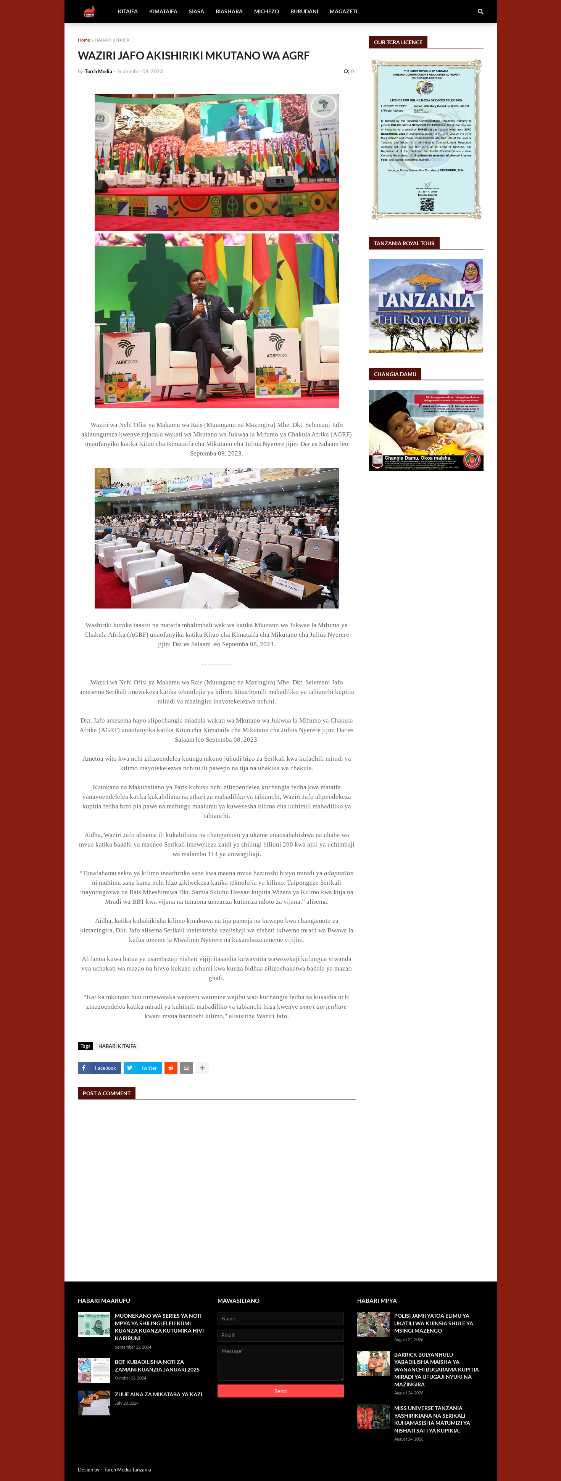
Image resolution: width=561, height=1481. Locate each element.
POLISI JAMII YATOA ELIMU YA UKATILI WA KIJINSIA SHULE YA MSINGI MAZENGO (433, 1323)
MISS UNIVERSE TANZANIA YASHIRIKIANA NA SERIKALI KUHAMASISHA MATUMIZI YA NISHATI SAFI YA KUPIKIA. (432, 1419)
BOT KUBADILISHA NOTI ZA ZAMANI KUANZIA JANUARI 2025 (157, 1366)
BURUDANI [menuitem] (304, 11)
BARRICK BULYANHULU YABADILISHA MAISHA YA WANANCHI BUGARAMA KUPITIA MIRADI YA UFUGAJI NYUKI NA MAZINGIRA (436, 1369)
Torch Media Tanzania (127, 1470)
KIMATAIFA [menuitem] (163, 11)
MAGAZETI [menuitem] (343, 11)
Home (84, 40)
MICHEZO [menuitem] (266, 11)
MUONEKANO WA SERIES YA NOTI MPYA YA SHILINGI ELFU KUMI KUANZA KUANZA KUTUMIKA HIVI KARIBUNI (159, 1326)
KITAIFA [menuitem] (128, 11)
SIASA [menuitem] (196, 11)
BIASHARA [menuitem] (229, 11)
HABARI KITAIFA (112, 40)
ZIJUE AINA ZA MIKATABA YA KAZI (158, 1394)
